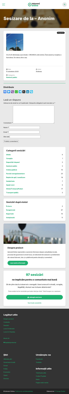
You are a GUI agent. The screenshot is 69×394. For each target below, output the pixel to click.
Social (6, 365)
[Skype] (31, 92)
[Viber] (12, 92)
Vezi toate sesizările (34, 303)
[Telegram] (20, 92)
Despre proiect (9, 319)
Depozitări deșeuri (13, 162)
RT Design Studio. (59, 391)
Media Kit (6, 338)
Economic (7, 372)
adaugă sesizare (35, 297)
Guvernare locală (9, 362)
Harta (37, 379)
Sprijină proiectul (10, 342)
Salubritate (10, 181)
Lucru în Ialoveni (9, 329)
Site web (6, 137)
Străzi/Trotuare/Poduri (14, 189)
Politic (6, 369)
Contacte (7, 322)
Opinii (5, 375)
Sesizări (6, 325)
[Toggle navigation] (3, 4)
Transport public (12, 192)
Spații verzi (10, 185)
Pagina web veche (42, 383)
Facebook (39, 359)
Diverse (6, 378)
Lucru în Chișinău (9, 332)
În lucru (9, 206)
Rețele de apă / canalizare (15, 177)
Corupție (9, 158)
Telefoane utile (41, 373)
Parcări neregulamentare (15, 174)
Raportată (9, 214)
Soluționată (10, 217)
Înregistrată (10, 210)
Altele (8, 155)
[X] (23, 92)
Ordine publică (11, 170)
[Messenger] (8, 92)
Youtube (39, 362)
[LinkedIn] (27, 92)
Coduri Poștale (41, 376)
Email (6, 132)
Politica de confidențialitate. (24, 391)
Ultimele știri (8, 359)
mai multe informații (17, 263)
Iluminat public (11, 166)
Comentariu (8, 123)
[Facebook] (5, 92)
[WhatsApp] (16, 92)
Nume (6, 127)
